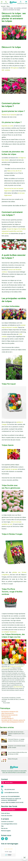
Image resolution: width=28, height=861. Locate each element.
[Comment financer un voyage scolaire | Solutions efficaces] (4, 740)
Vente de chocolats (6, 815)
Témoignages (6, 716)
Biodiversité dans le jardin (9, 715)
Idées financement (7, 713)
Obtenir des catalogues (8, 809)
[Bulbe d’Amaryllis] (4, 760)
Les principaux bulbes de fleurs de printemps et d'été (17, 753)
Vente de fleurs (5, 813)
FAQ (2, 826)
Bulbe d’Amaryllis (13, 759)
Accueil (3, 6)
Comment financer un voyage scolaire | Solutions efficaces (16, 740)
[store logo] (13, 2)
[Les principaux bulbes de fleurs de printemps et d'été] (4, 753)
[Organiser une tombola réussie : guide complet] (4, 747)
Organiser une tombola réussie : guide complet (17, 746)
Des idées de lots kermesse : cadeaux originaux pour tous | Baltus (16, 733)
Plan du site (4, 828)
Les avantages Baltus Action (9, 824)
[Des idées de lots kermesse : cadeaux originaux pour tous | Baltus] (4, 733)
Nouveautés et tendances (9, 697)
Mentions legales (6, 830)
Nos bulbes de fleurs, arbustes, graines (13, 720)
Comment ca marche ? (7, 821)
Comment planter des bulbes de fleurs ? (14, 205)
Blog (8, 6)
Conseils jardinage (7, 718)
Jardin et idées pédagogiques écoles (12, 722)
